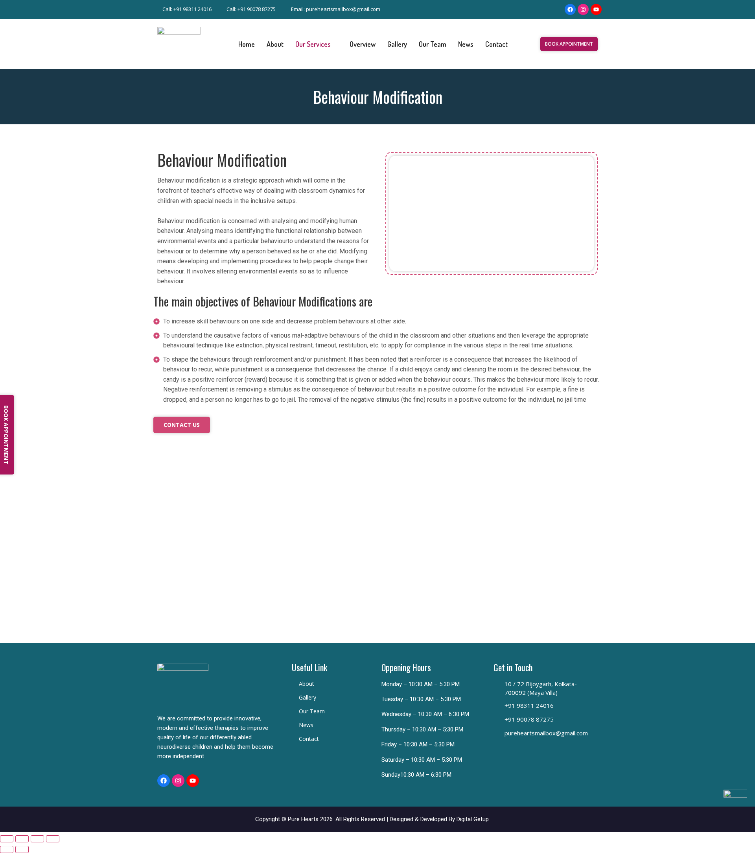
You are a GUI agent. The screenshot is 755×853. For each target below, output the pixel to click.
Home (246, 44)
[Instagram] (583, 9)
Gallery (397, 44)
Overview (363, 44)
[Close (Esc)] (52, 838)
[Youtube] (596, 9)
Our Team (432, 44)
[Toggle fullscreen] (22, 838)
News (465, 44)
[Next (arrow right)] (22, 849)
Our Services (313, 44)
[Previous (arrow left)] (6, 849)
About (275, 44)
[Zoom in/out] (6, 838)
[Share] (37, 838)
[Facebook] (570, 9)
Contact (496, 44)
